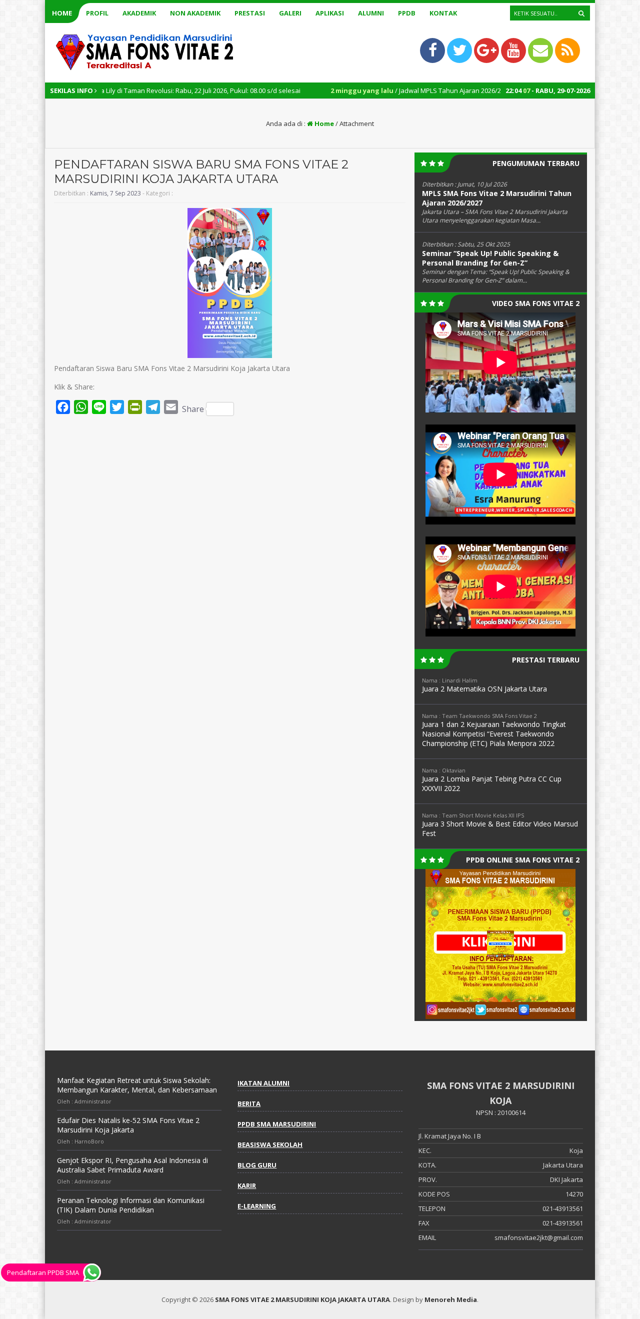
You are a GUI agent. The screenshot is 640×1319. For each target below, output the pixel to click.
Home (62, 13)
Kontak (443, 13)
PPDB (407, 13)
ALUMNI (371, 13)
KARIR (247, 1185)
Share (193, 409)
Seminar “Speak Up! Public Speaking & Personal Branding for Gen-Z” (490, 258)
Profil (97, 13)
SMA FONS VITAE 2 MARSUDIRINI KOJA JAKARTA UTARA (302, 1299)
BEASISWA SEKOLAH (270, 1144)
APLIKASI (330, 13)
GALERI (290, 13)
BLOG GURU (257, 1165)
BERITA (249, 1103)
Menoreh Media (450, 1299)
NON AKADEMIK (195, 13)
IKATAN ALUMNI (264, 1083)
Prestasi (249, 13)
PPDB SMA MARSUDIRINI (277, 1124)
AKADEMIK (139, 13)
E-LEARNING (257, 1206)
